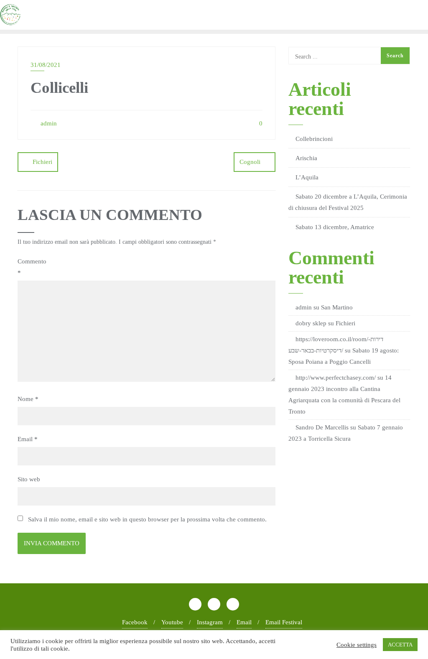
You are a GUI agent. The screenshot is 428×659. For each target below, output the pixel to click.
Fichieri (42, 161)
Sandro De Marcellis (322, 427)
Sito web (29, 479)
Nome (28, 399)
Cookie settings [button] (356, 644)
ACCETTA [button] (400, 644)
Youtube (172, 622)
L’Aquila (307, 177)
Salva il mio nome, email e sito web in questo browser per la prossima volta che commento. (147, 519)
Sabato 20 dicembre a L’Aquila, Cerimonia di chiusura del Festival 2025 (347, 202)
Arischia (306, 158)
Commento (32, 267)
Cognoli (249, 161)
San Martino (337, 307)
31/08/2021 (46, 64)
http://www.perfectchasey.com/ (336, 377)
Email (28, 439)
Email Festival (283, 622)
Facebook (135, 622)
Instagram (210, 622)
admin (48, 123)
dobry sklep (311, 323)
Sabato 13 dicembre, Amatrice (335, 227)
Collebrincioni (314, 138)
